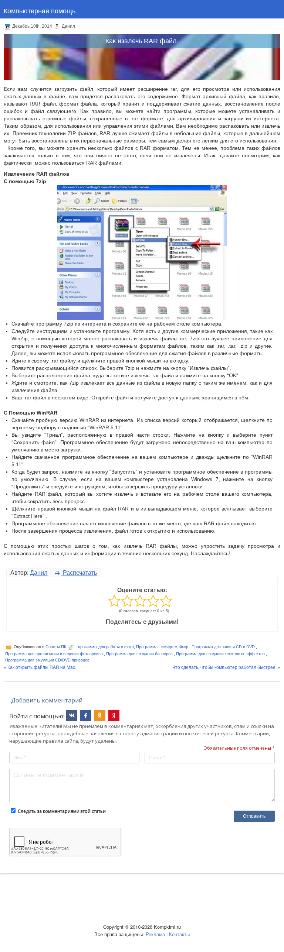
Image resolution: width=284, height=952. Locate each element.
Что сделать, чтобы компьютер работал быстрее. (224, 667)
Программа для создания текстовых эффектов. (221, 654)
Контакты (179, 934)
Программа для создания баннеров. (140, 654)
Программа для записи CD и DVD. (224, 647)
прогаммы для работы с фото (106, 647)
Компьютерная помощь (39, 10)
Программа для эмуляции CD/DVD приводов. (48, 660)
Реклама (155, 934)
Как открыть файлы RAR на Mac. (41, 667)
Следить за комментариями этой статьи (62, 811)
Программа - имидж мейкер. (162, 647)
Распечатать (79, 573)
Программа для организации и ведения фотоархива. (54, 654)
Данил (38, 573)
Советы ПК (55, 647)
